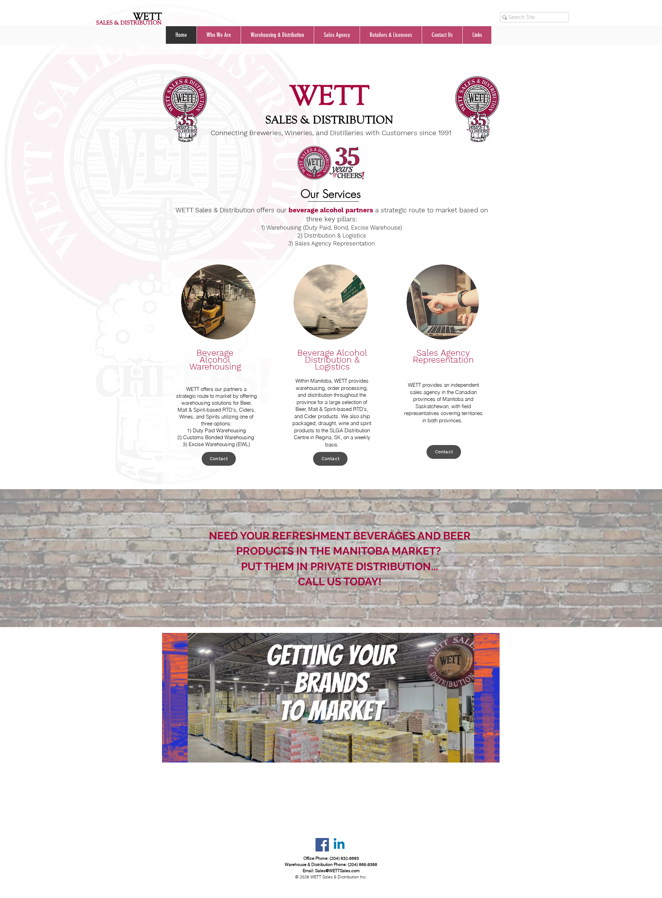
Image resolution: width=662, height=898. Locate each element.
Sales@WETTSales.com (337, 870)
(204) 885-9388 (362, 864)
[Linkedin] (339, 844)
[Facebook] (322, 844)
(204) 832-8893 (344, 858)
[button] (219, 35)
